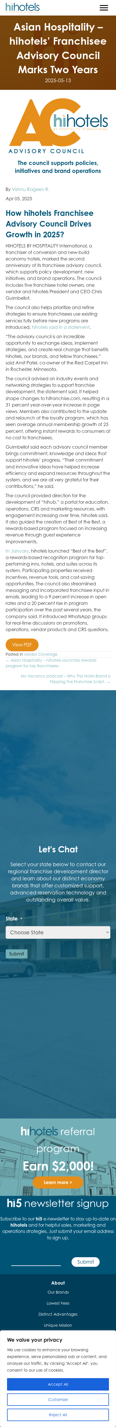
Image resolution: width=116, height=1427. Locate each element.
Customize (58, 1399)
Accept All (58, 1384)
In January (17, 551)
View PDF (22, 645)
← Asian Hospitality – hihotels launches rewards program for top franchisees (51, 663)
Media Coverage (40, 654)
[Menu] (103, 8)
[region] (58, 1378)
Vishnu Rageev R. (30, 189)
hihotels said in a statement (61, 327)
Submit (16, 954)
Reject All (58, 1414)
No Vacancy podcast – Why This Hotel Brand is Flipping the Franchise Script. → (65, 679)
